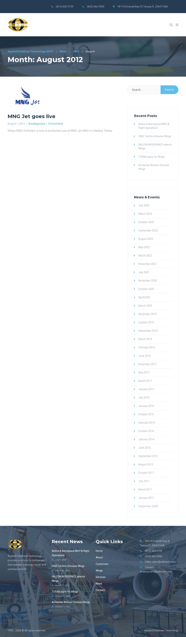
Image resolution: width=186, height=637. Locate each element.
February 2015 (146, 422)
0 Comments (55, 123)
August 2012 (145, 464)
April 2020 (144, 297)
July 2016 (143, 397)
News (99, 583)
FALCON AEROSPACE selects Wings (155, 146)
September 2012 (148, 456)
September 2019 (148, 330)
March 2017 (145, 380)
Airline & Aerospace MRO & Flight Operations (153, 126)
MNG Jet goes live (31, 116)
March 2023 (145, 213)
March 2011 (145, 489)
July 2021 (143, 272)
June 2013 (144, 447)
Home (99, 550)
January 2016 (146, 406)
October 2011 (146, 472)
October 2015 (146, 414)
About (99, 557)
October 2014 (146, 431)
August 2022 (145, 238)
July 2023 (143, 205)
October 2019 (146, 322)
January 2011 (146, 497)
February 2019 (146, 347)
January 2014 (146, 439)
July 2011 (143, 481)
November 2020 (147, 280)
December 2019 (147, 314)
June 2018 (144, 355)
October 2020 (146, 289)
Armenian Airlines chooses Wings (153, 167)
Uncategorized (36, 123)
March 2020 (145, 305)
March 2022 (145, 255)
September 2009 (148, 506)
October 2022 (146, 222)
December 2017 (147, 364)
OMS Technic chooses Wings (154, 136)
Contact (100, 590)
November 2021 (147, 263)
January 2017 (146, 389)
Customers (102, 564)
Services (101, 577)
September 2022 (148, 230)
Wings (99, 570)
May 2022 (144, 247)
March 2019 (145, 339)
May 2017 (144, 372)
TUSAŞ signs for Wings (151, 156)
